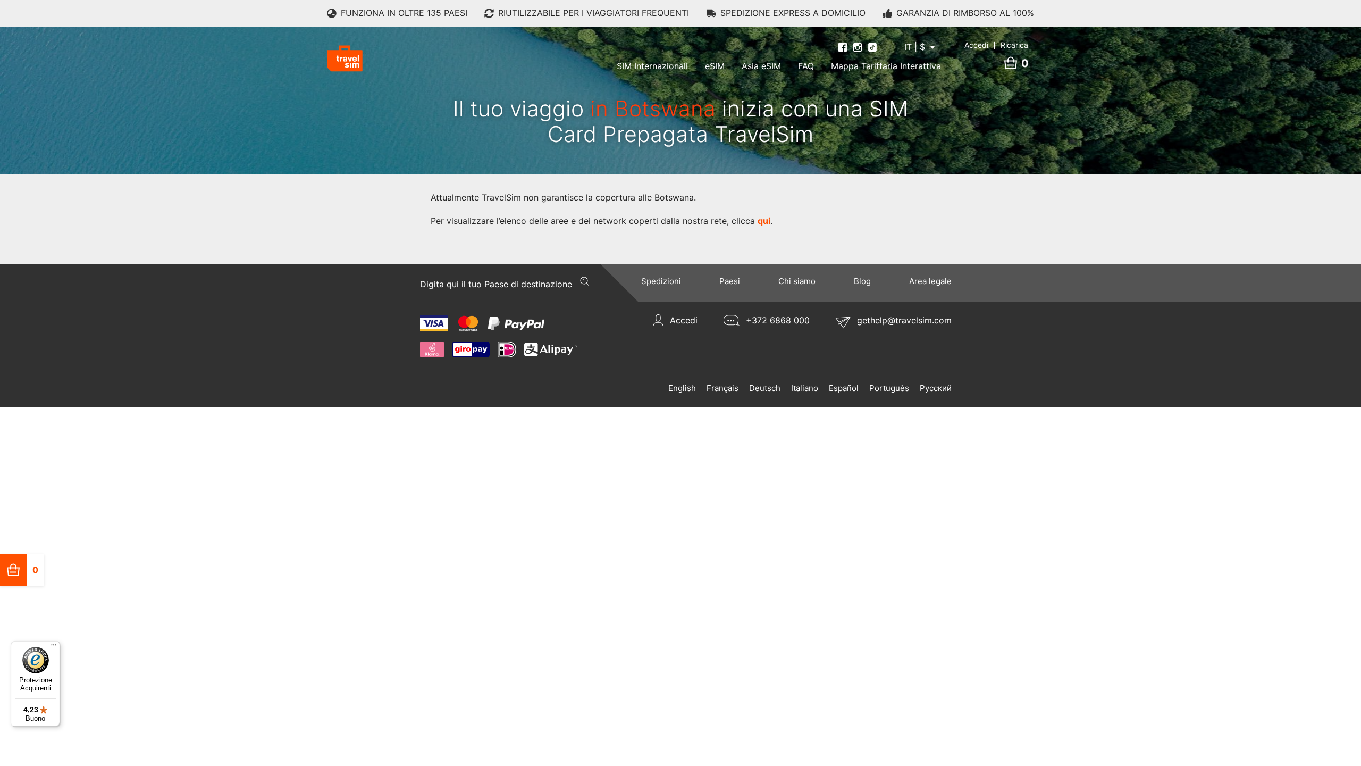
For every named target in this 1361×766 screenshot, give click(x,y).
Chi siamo (797, 281)
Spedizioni (661, 281)
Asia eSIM (761, 66)
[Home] (345, 58)
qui (764, 220)
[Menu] (53, 647)
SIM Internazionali (652, 66)
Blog (862, 281)
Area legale (930, 281)
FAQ (806, 66)
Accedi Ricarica (996, 44)
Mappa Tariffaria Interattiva (886, 66)
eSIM (715, 66)
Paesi (729, 281)
